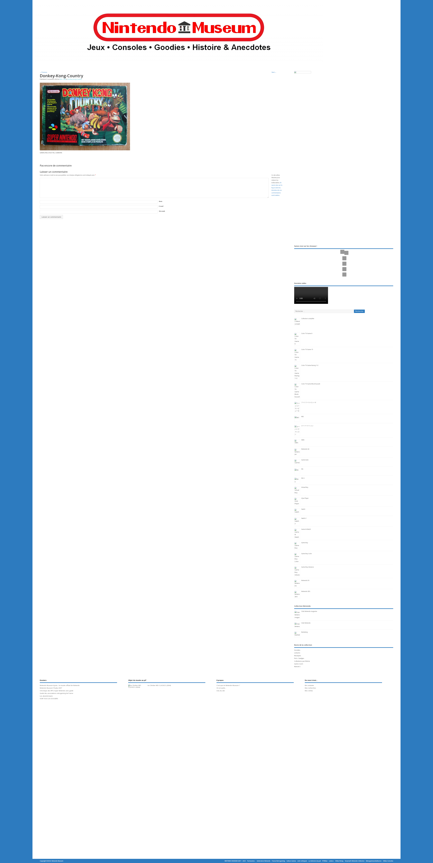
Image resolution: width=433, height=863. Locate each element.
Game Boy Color (306, 554)
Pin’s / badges (299, 658)
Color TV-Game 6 (306, 333)
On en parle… (221, 688)
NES (302, 417)
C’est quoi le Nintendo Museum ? (228, 685)
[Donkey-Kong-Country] (85, 150)
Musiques (297, 656)
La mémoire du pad (315, 861)
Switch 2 (303, 518)
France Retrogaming (278, 861)
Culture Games (291, 861)
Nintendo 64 (305, 449)
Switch (303, 509)
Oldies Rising (339, 861)
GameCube (305, 460)
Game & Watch (306, 529)
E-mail (161, 206)
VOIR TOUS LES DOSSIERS (49, 699)
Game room (298, 664)
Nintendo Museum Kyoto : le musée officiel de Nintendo (60, 685)
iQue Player (305, 498)
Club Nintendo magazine (309, 611)
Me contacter (309, 685)
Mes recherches (310, 688)
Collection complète (307, 319)
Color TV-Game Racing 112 (309, 365)
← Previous (43, 72)
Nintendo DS (305, 580)
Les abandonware (46, 696)
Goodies (297, 650)
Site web (162, 211)
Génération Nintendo (263, 861)
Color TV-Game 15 (307, 349)
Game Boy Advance (307, 567)
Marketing (304, 632)
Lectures (297, 653)
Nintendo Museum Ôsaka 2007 (51, 688)
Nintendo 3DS (305, 591)
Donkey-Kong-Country (75, 79)
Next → (274, 72)
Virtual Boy (304, 487)
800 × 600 (63, 79)
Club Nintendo (306, 623)
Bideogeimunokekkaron (373, 861)
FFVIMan (324, 861)
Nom (160, 201)
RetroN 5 (297, 667)
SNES (302, 440)
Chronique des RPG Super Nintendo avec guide (56, 691)
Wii (302, 469)
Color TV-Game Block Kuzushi (310, 384)
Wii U (303, 478)
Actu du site (220, 691)
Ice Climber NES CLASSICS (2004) (159, 685)
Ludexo (331, 861)
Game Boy (304, 543)
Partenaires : (251, 861)
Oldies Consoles (388, 861)
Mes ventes (309, 691)
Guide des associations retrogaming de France (56, 693)
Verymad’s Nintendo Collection (354, 861)
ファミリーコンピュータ (308, 402)
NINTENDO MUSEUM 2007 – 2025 (235, 861)
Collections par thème (302, 661)
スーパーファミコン (307, 426)
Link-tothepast (302, 861)
